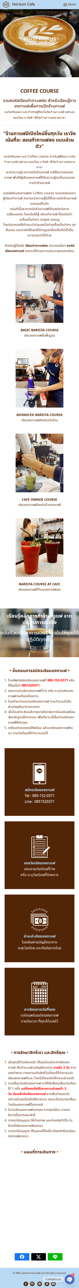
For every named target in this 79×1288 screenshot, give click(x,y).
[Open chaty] (70, 1279)
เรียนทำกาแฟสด (36, 245)
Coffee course (38, 156)
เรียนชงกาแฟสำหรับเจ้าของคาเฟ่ (39, 505)
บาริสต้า (29, 117)
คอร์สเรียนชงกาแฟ (16, 112)
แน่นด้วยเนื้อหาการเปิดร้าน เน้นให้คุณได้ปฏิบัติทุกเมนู (39, 636)
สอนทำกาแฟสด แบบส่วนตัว (48, 143)
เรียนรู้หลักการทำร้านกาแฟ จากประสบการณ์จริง (39, 619)
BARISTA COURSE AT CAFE (39, 584)
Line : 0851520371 (40, 801)
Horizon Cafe (23, 4)
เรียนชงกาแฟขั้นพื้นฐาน (39, 335)
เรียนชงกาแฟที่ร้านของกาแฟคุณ (39, 589)
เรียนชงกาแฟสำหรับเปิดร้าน (39, 420)
